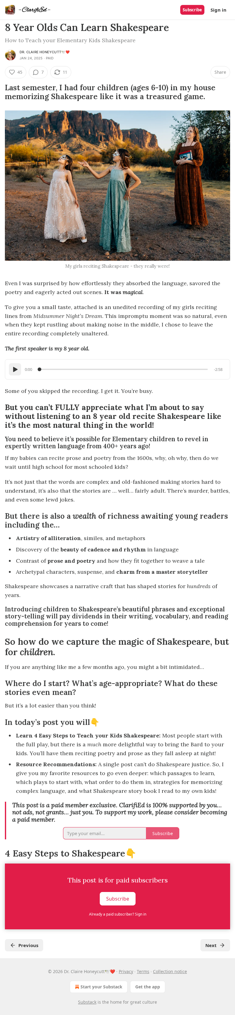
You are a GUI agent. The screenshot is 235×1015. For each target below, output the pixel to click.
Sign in (218, 10)
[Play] (15, 369)
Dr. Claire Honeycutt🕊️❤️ (45, 52)
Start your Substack (101, 987)
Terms (143, 971)
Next (211, 945)
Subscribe (192, 10)
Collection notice (170, 971)
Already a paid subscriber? (117, 914)
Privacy (126, 971)
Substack (87, 1002)
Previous (28, 945)
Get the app (147, 987)
